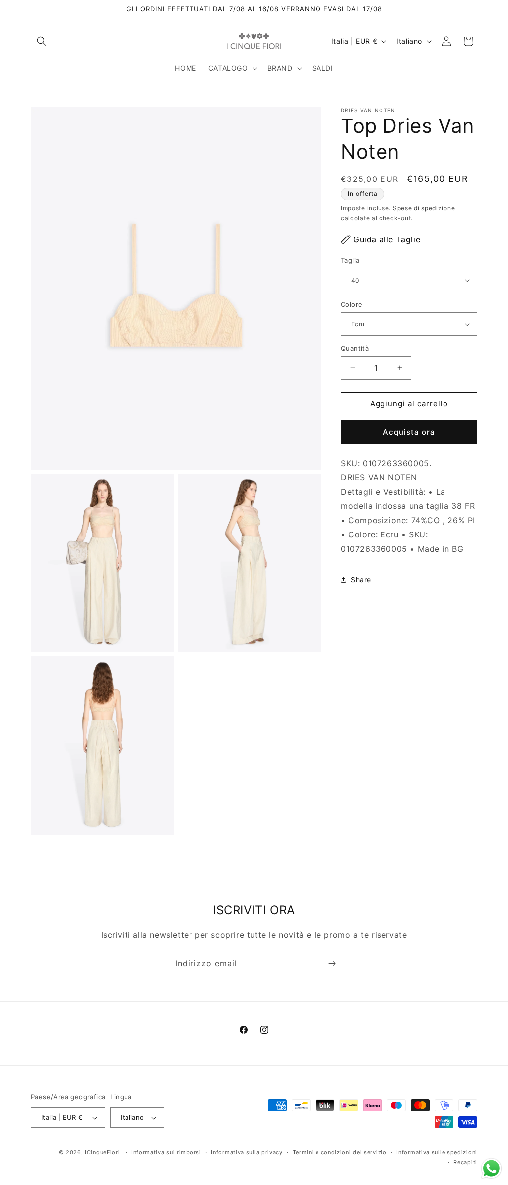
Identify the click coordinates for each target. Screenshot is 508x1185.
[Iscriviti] (332, 963)
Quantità (355, 348)
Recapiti (465, 1162)
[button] (42, 41)
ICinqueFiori (102, 1152)
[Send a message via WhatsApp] (491, 1168)
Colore (351, 304)
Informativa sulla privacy (247, 1152)
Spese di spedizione (424, 208)
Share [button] (361, 579)
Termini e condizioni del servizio (340, 1152)
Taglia (350, 260)
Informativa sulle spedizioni (436, 1152)
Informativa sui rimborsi (166, 1152)
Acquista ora (409, 432)
